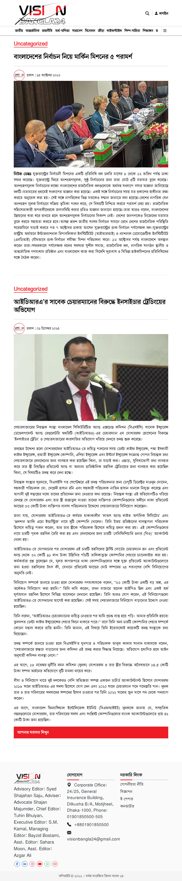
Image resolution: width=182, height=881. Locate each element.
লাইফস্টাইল (114, 31)
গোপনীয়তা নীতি (131, 784)
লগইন (163, 13)
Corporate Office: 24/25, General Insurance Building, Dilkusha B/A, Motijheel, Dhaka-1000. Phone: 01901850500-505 (90, 800)
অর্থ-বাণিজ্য (62, 31)
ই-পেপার (126, 799)
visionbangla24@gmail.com (91, 839)
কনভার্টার (127, 806)
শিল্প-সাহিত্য (132, 31)
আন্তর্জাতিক (32, 31)
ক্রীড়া (101, 31)
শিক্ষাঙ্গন (148, 31)
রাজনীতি (47, 31)
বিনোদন (90, 31)
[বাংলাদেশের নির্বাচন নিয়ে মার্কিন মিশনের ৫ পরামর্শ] (91, 124)
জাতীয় (19, 31)
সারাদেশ (77, 31)
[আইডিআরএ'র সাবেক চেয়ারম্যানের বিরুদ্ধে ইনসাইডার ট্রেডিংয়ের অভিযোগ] (91, 377)
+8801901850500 (91, 824)
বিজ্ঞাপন (126, 791)
